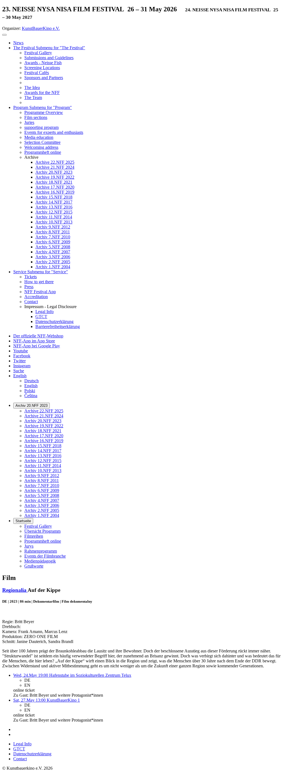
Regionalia (15, 590)
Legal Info (22, 743)
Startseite (23, 521)
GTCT (19, 748)
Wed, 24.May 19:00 (31, 675)
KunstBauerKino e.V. (41, 28)
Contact (20, 758)
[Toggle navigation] (4, 35)
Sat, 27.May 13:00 (30, 700)
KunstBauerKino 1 (63, 700)
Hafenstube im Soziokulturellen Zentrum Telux (90, 675)
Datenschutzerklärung (32, 753)
